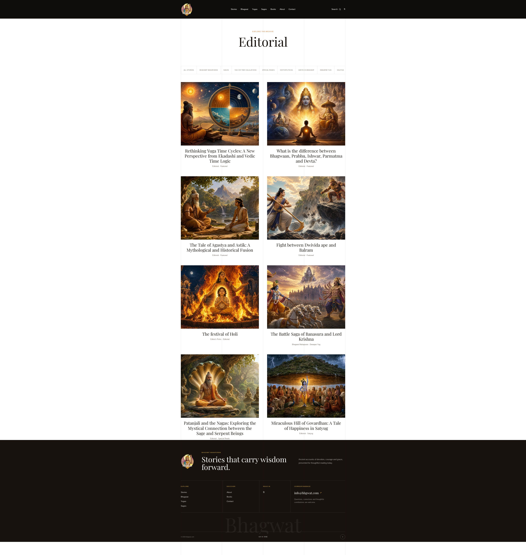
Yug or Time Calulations (246, 70)
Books (273, 9)
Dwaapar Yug (326, 70)
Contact (292, 9)
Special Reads (268, 70)
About (282, 9)
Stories (234, 9)
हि (344, 9)
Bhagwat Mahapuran (209, 70)
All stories (189, 70)
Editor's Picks (286, 70)
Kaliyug (340, 70)
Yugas (254, 9)
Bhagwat (244, 9)
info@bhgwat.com (308, 493)
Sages (264, 9)
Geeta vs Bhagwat (306, 70)
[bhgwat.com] (187, 461)
